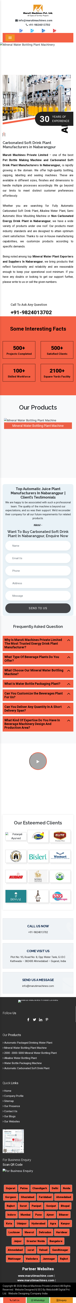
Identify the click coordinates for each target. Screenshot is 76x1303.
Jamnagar (49, 1258)
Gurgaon (10, 1197)
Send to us (38, 608)
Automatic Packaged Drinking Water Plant (28, 1042)
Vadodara (32, 1258)
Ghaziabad (27, 1197)
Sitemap (9, 1101)
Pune (38, 1214)
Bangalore (55, 1241)
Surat (23, 1205)
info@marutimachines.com (35, 20)
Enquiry (62, 1300)
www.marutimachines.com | (36, 1280)
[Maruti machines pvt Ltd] (38, 762)
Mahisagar (14, 1258)
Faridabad (45, 1197)
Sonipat (51, 1205)
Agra (53, 1223)
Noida (66, 1188)
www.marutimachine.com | (36, 1275)
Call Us (15, 1300)
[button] (5, 54)
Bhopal (65, 1205)
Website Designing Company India (28, 1293)
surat (30, 1250)
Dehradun (45, 1232)
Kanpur (65, 1223)
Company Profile (14, 1096)
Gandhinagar (60, 1250)
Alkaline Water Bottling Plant (20, 1058)
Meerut (29, 1232)
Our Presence (12, 1106)
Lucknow (14, 1232)
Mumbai (25, 1214)
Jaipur (18, 1241)
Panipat (36, 1205)
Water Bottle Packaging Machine (23, 1063)
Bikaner (64, 1214)
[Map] (13, 1141)
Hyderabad (38, 1223)
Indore (11, 1214)
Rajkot (11, 1205)
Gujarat (10, 1188)
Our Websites (12, 1121)
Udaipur (22, 1223)
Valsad (43, 1250)
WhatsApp (39, 1300)
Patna (24, 1188)
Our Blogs (10, 1116)
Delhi (55, 1188)
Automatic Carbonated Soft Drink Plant (26, 1068)
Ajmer (50, 1214)
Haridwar (62, 1232)
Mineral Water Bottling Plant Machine (38, 426)
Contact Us (10, 1111)
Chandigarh (39, 1188)
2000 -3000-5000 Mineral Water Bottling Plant (30, 1053)
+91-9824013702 (39, 24)
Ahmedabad (63, 1197)
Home (7, 1090)
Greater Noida (36, 1241)
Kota (9, 1223)
